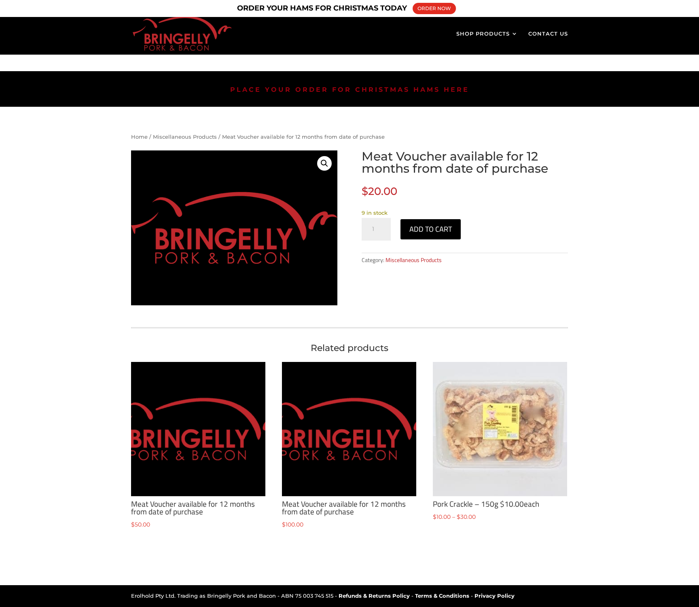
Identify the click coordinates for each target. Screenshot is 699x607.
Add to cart (430, 229)
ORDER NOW (434, 8)
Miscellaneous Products (185, 137)
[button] (324, 163)
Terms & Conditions (442, 595)
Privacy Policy (494, 595)
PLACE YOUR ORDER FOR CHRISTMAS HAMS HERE (349, 89)
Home (139, 137)
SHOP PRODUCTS (483, 34)
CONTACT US (548, 34)
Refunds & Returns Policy (374, 595)
